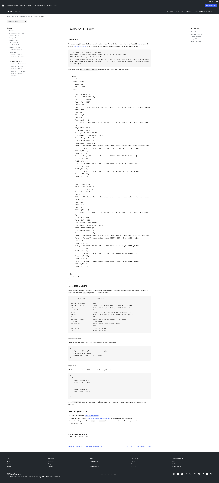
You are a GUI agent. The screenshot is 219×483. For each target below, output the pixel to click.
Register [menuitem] (216, 1)
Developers (93, 464)
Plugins (50, 464)
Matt (174, 461)
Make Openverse (15, 11)
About (8, 458)
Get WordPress (211, 5)
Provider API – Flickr (16, 61)
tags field (194, 39)
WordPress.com (177, 458)
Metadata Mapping (196, 34)
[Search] (25, 21)
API (135, 44)
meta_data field (196, 36)
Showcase (51, 458)
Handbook (15, 16)
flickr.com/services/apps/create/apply (98, 418)
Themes (50, 461)
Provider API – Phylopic (16, 66)
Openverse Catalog (26, 16)
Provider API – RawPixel (17, 68)
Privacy (9, 466)
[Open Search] (200, 6)
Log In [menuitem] (211, 1)
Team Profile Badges (15, 44)
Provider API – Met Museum (18, 63)
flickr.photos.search (79, 46)
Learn (91, 458)
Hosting (9, 464)
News (8, 461)
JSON (84, 293)
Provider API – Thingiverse (17, 71)
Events (133, 461)
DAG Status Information (16, 49)
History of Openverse (15, 37)
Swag (133, 466)
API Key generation (196, 41)
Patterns (50, 466)
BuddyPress (176, 466)
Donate (134, 464)
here (138, 44)
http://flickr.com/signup (92, 416)
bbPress (175, 464)
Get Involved (134, 458)
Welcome (11, 30)
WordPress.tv (94, 466)
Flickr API (193, 32)
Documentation (94, 461)
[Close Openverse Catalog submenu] (8, 47)
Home (8, 16)
